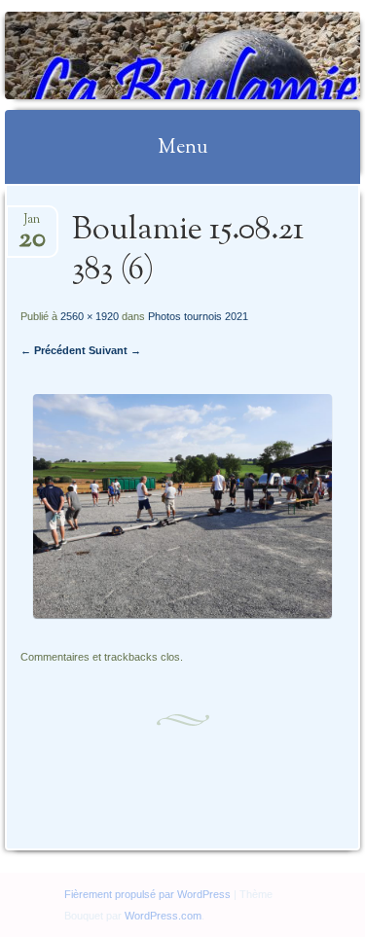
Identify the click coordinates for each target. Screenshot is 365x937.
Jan (32, 225)
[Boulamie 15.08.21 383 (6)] (182, 613)
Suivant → (115, 350)
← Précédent (53, 350)
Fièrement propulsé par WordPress (147, 894)
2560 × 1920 (89, 316)
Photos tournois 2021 (198, 316)
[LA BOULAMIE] (151, 55)
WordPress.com (163, 915)
